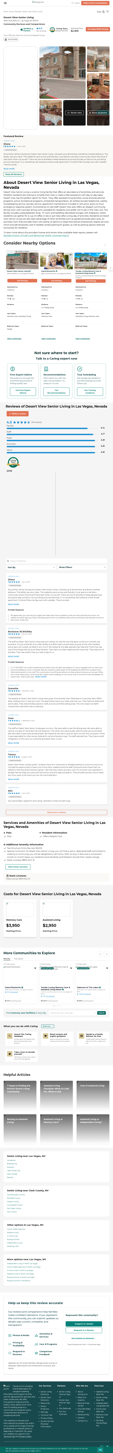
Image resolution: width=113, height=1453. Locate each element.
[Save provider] (107, 11)
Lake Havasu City (13, 1171)
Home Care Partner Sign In (64, 1402)
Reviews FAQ (83, 1415)
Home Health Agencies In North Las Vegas (23, 1267)
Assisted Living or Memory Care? (53, 1120)
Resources (45, 1403)
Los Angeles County (15, 1205)
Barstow (10, 1177)
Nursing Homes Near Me (101, 1423)
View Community (14, 339)
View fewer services (18, 867)
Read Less (46, 1026)
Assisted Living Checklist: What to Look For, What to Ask (56, 1089)
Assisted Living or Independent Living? (91, 1120)
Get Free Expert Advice (23, 391)
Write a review (19, 414)
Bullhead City (12, 1164)
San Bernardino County (16, 1195)
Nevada (18, 12)
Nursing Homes (13, 1239)
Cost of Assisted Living (92, 1086)
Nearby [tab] (7, 959)
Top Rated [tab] (18, 959)
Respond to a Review (84, 1330)
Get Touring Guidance (90, 391)
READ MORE (9, 169)
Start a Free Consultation (95, 3)
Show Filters (65, 567)
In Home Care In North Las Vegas (20, 1270)
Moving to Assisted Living (17, 1120)
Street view (76, 113)
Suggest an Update (84, 1324)
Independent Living (14, 1243)
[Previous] (100, 953)
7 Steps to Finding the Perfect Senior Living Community (18, 1089)
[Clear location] (95, 1013)
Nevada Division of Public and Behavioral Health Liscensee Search (36, 235)
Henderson (11, 1160)
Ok (100, 1450)
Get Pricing (22, 281)
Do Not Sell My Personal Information (47, 1424)
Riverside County (13, 1198)
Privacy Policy (25, 1436)
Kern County (12, 1212)
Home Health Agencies (16, 1229)
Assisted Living (9, 141)
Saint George (12, 1174)
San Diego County (14, 1208)
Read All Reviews (14, 174)
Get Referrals (65, 1408)
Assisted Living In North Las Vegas (20, 1274)
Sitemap (44, 1412)
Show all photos (99, 113)
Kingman (10, 1167)
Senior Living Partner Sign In (64, 1394)
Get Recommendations (56, 391)
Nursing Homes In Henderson (18, 1281)
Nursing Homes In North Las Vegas (21, 1277)
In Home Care (12, 1236)
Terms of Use (9, 1436)
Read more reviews (56, 812)
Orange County (13, 1202)
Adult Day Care (13, 1246)
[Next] (106, 953)
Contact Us (82, 1421)
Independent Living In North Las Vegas (22, 1264)
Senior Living (8, 12)
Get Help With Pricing (98, 29)
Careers (81, 1418)
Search (102, 1013)
